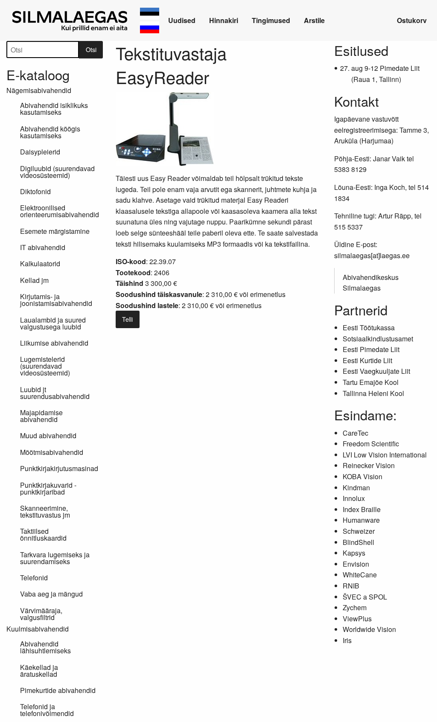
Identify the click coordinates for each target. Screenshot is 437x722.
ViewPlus (357, 618)
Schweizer (359, 531)
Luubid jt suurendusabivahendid (55, 392)
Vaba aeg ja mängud (51, 594)
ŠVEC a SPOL (365, 597)
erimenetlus (268, 294)
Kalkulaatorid (40, 263)
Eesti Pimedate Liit (371, 349)
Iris (347, 640)
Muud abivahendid (48, 435)
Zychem (355, 607)
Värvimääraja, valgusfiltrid (41, 614)
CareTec (355, 433)
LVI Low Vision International (385, 455)
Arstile (314, 20)
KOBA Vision (362, 476)
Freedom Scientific (371, 443)
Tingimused (271, 20)
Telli (127, 318)
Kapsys (354, 553)
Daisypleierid (40, 152)
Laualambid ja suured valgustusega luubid (53, 323)
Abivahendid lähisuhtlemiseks (45, 647)
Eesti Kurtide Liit (367, 360)
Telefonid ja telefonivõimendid (47, 710)
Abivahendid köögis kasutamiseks (50, 132)
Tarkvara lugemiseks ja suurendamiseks (55, 558)
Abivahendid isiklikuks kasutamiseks (54, 108)
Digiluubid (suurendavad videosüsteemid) (57, 171)
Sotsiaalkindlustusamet (378, 339)
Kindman (356, 487)
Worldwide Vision (369, 629)
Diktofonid (35, 191)
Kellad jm (34, 280)
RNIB (351, 586)
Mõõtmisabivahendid (51, 452)
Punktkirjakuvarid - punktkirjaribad (48, 488)
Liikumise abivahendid (54, 343)
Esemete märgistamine (55, 231)
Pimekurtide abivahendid (58, 690)
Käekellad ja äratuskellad (39, 670)
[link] (71, 20)
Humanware (361, 520)
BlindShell (358, 542)
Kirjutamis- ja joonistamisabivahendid (56, 299)
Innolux (354, 498)
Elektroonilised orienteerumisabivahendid (59, 211)
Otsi (91, 49)
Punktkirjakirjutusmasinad (59, 468)
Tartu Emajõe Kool (371, 382)
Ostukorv (412, 20)
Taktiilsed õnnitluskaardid (43, 534)
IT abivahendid (42, 247)
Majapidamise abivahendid (41, 416)
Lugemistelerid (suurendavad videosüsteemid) (45, 366)
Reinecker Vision (369, 465)
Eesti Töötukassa (369, 327)
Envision (356, 564)
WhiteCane (360, 574)
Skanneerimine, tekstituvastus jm (45, 511)
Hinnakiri (223, 20)
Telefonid (34, 577)
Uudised (181, 20)
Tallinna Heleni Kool (373, 393)
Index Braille (362, 509)
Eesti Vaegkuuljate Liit (376, 371)
